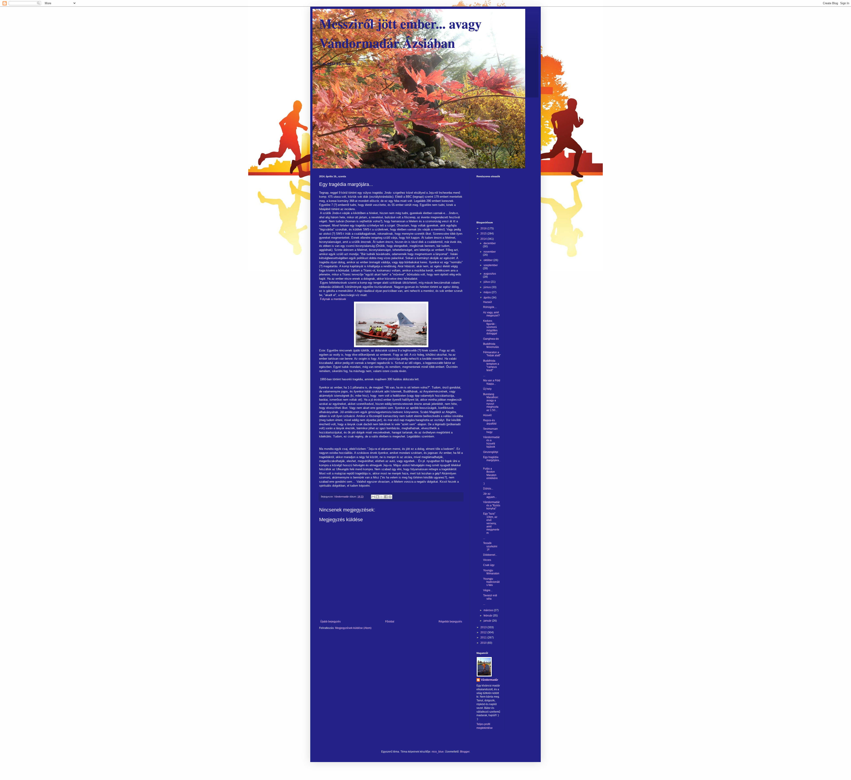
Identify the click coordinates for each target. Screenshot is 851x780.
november (490, 251)
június (488, 287)
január (488, 620)
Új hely (487, 388)
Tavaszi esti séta (490, 597)
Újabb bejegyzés (330, 621)
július (487, 281)
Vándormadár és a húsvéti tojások (491, 442)
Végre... (487, 590)
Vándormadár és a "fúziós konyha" (491, 505)
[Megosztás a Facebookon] (386, 497)
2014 (483, 238)
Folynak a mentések (332, 299)
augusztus (490, 273)
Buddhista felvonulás (491, 345)
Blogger (464, 751)
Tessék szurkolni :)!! (490, 546)
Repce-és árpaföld (489, 422)
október (488, 260)
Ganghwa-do (491, 338)
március (489, 610)
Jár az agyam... (490, 495)
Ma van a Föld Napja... (491, 382)
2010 (483, 642)
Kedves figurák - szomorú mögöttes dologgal (490, 327)
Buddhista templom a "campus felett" (491, 365)
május (488, 292)
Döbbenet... (490, 554)
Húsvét (487, 415)
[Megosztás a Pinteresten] (390, 497)
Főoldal (389, 621)
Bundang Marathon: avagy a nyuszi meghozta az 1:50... (491, 402)
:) (484, 483)
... (484, 375)
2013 (483, 627)
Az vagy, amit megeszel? (491, 314)
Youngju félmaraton (491, 572)
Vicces (487, 560)
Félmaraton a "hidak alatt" (492, 354)
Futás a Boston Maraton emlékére (490, 473)
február (488, 615)
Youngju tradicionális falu (491, 582)
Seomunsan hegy (490, 430)
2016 (483, 228)
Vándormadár (489, 679)
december (490, 243)
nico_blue (438, 751)
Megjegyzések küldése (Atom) (353, 628)
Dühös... (488, 488)
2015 (483, 233)
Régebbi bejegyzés (450, 621)
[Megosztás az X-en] (381, 497)
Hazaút (487, 302)
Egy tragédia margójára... (491, 460)
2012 (483, 632)
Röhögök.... (490, 307)
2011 (483, 637)
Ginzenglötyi (490, 452)
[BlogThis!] (377, 497)
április (488, 297)
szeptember (491, 265)
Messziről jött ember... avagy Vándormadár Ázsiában (400, 33)
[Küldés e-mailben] (373, 497)
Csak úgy (488, 565)
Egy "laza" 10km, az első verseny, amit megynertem (491, 523)
